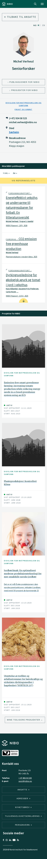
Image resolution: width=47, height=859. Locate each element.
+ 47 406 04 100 (25, 778)
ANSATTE (22, 790)
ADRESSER (23, 798)
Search (35, 4)
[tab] (23, 209)
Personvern (23, 825)
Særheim (14, 132)
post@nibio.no (25, 781)
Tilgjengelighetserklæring (23, 816)
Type (5, 173)
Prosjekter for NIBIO (24, 90)
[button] (23, 209)
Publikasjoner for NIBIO (24, 82)
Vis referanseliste (23, 181)
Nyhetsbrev (22, 807)
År (14, 173)
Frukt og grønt (23, 109)
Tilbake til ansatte (21, 16)
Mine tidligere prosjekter (23, 720)
